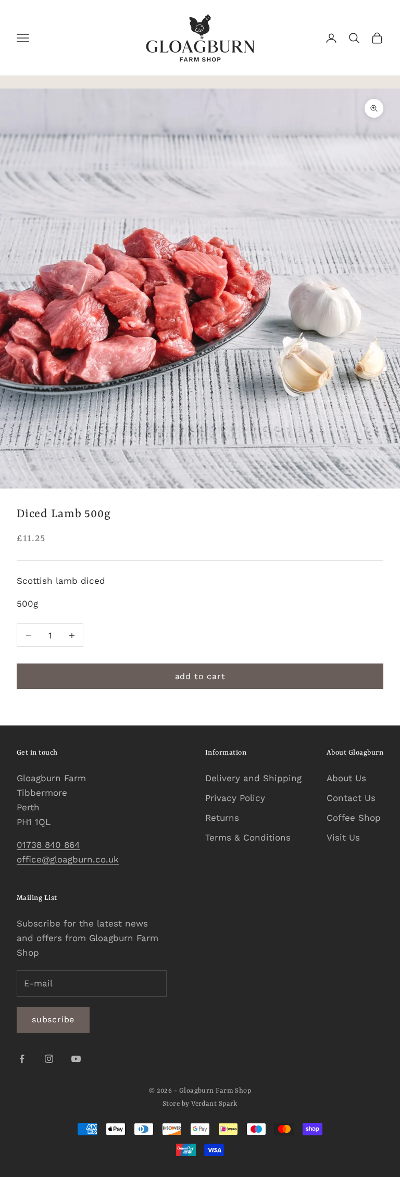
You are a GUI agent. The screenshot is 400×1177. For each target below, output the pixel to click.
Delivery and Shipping (253, 778)
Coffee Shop (354, 817)
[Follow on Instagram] (49, 1059)
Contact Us (351, 798)
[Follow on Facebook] (22, 1059)
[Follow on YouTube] (76, 1059)
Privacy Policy (235, 798)
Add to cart (200, 676)
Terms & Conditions (248, 837)
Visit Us (343, 837)
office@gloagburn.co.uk (68, 859)
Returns (222, 817)
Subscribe (53, 1019)
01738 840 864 (48, 845)
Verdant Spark (214, 1104)
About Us (346, 778)
